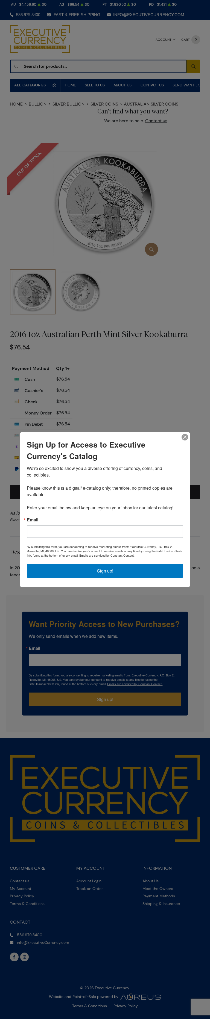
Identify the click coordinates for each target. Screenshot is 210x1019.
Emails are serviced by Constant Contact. (107, 555)
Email (32, 520)
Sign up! (105, 571)
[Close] (185, 437)
